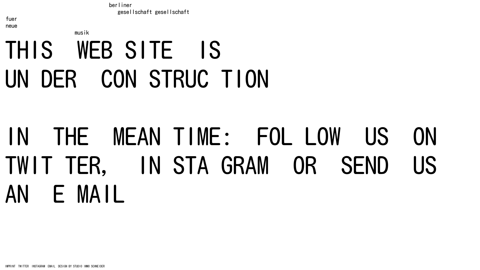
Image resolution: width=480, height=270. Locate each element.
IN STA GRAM (203, 165)
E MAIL (89, 194)
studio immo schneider (89, 266)
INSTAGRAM (38, 266)
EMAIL (51, 266)
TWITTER (23, 266)
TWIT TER (53, 165)
